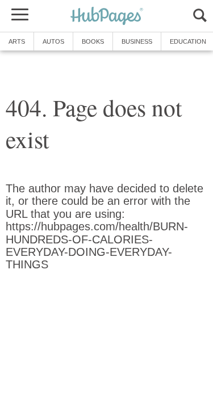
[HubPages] (107, 17)
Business (137, 41)
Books (93, 41)
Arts (17, 41)
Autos (53, 41)
